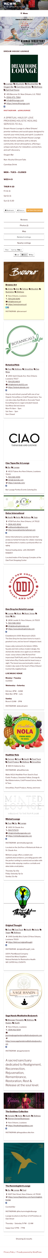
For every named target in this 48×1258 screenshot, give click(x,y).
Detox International (15, 513)
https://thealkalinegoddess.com (20, 1125)
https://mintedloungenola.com (20, 836)
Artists (10, 289)
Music (18, 613)
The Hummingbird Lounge (18, 1186)
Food (9, 369)
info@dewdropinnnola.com (18, 626)
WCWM (10, 3)
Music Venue (29, 613)
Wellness (38, 87)
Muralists (34, 289)
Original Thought (14, 925)
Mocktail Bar (32, 84)
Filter (7, 250)
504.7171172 (13, 830)
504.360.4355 (14, 477)
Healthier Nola (12, 755)
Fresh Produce (13, 762)
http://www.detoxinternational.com (21, 530)
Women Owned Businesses (18, 1118)
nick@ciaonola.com (16, 480)
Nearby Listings (24, 243)
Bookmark (10, 210)
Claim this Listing (35, 210)
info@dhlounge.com (15, 100)
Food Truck (36, 759)
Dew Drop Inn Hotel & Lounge (19, 609)
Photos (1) (24, 225)
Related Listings (24, 237)
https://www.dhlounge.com (18, 103)
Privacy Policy (9, 1252)
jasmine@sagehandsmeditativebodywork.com (24, 1035)
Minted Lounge (13, 819)
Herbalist (11, 1116)
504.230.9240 (14, 299)
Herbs (18, 517)
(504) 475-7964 (13, 97)
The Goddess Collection (17, 1111)
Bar (9, 467)
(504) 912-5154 (14, 1030)
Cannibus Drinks (23, 87)
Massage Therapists (15, 1020)
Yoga (35, 517)
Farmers (10, 759)
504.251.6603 (14, 381)
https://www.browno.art (17, 304)
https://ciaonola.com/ (16, 483)
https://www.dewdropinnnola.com (21, 629)
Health (10, 517)
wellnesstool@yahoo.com (18, 527)
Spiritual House (12, 90)
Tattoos (25, 289)
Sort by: (15, 250)
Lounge (9, 84)
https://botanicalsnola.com (18, 387)
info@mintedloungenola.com (19, 833)
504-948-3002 (14, 623)
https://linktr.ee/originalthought (20, 942)
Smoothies (28, 369)
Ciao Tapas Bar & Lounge (17, 463)
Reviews (24, 220)
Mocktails (19, 84)
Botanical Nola (12, 365)
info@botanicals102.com (18, 384)
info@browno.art (14, 301)
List (17, 255)
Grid (24, 255)
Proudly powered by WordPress (29, 1252)
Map (24, 231)
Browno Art (11, 285)
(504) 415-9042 (14, 524)
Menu (25, 13)
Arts (17, 289)
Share (20, 210)
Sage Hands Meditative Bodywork (22, 1015)
